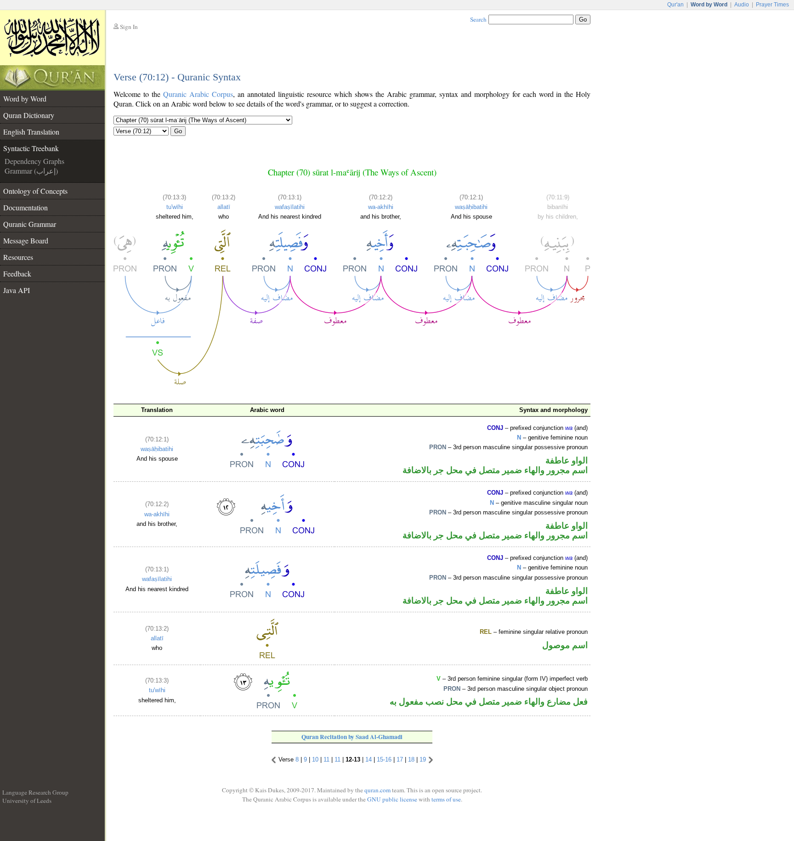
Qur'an (675, 4)
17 (400, 759)
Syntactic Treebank (31, 148)
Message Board (25, 240)
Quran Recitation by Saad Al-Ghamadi (352, 736)
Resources (18, 257)
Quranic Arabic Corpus (198, 94)
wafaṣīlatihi (290, 206)
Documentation (25, 207)
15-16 (384, 759)
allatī (223, 206)
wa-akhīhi (380, 206)
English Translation (31, 131)
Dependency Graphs (34, 161)
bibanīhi (557, 206)
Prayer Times (772, 4)
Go (178, 131)
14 (368, 759)
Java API (16, 290)
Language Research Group (35, 792)
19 (423, 759)
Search (478, 19)
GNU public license (392, 799)
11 (326, 759)
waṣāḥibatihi (471, 206)
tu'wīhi (174, 206)
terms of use (446, 799)
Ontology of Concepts (35, 191)
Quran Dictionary (28, 115)
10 (315, 759)
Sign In (129, 27)
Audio (741, 4)
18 (411, 759)
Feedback (17, 273)
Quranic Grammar (29, 224)
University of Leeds (26, 800)
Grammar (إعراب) (31, 170)
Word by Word (24, 98)
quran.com (377, 790)
